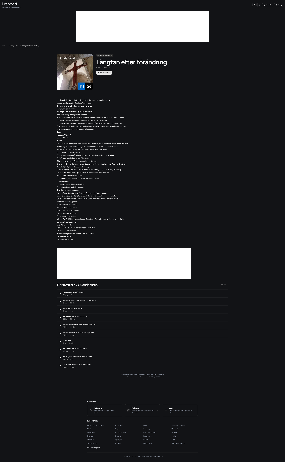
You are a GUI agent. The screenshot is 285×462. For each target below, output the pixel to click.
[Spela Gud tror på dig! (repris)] (60, 309)
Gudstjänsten (14, 46)
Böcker (173, 436)
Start (3, 46)
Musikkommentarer (178, 443)
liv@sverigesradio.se (65, 239)
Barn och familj (120, 432)
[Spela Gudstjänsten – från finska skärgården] (60, 333)
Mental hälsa (147, 443)
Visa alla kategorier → (94, 448)
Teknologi (146, 429)
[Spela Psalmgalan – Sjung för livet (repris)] (60, 357)
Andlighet (90, 440)
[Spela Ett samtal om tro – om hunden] (60, 317)
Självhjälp (118, 440)
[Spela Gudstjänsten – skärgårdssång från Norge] (60, 301)
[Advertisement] (142, 26)
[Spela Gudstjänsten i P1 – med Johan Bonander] (60, 325)
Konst (145, 425)
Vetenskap (91, 432)
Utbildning (118, 425)
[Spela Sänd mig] (60, 341)
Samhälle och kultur (178, 425)
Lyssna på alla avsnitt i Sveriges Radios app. (74, 103)
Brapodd (9, 4)
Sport (173, 440)
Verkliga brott (92, 443)
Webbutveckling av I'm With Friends (150, 456)
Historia (118, 436)
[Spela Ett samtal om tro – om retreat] (60, 349)
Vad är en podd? (128, 456)
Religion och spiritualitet (104, 55)
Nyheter (174, 432)
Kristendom (147, 436)
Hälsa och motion (149, 432)
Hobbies (118, 443)
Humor (145, 440)
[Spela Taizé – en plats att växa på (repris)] (60, 365)
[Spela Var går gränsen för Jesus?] (60, 293)
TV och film (175, 429)
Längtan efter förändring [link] (30, 46)
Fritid (117, 429)
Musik (89, 429)
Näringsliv (90, 436)
